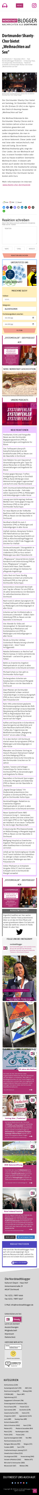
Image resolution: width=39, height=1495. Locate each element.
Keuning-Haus (30, 61)
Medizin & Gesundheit (24, 1428)
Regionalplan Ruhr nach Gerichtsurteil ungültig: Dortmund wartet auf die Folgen (17, 716)
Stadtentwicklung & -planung (15, 1450)
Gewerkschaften (11, 1413)
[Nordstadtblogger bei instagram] (26, 1482)
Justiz (7, 1419)
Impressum (9, 1334)
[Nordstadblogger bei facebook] (15, 1482)
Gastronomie (10, 1410)
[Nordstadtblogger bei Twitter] (18, 1482)
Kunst (27, 1425)
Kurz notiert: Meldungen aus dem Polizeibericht (17, 553)
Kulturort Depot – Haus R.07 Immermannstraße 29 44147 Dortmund (16, 1286)
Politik (8, 1435)
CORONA (8, 1394)
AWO (28, 1388)
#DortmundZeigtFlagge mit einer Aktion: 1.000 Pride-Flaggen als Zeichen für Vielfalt (18, 541)
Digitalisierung (10, 1397)
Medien (8, 1428)
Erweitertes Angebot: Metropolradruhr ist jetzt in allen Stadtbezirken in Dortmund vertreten (18, 665)
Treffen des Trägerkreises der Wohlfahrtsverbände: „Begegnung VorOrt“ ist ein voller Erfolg (17, 732)
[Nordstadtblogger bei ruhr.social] (21, 1482)
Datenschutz (10, 1337)
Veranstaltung (18, 63)
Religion (28, 1444)
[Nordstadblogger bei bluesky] (12, 1482)
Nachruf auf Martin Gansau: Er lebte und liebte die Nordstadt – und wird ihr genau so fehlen (19, 655)
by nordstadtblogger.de (25, 1489)
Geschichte (25, 1410)
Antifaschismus (11, 1385)
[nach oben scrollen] (35, 1491)
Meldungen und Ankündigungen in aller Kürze (18, 494)
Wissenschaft (10, 1466)
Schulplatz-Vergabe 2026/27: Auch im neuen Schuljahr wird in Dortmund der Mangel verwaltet (17, 869)
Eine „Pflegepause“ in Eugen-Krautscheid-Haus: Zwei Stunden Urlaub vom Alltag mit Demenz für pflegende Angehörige (17, 567)
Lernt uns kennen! (12, 1324)
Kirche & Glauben (11, 1422)
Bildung (27, 1391)
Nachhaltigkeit (21, 1431)
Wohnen (24, 1466)
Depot (21, 1394)
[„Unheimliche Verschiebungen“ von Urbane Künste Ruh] (19, 1024)
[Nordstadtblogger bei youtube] (23, 1482)
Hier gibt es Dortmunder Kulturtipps (16, 505)
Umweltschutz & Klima (13, 1453)
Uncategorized (7, 63)
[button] (4, 207)
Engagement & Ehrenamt (14, 1400)
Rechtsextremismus (12, 1441)
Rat (29, 1438)
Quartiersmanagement (13, 1438)
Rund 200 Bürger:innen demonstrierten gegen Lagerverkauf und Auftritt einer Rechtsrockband (18, 481)
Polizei (20, 1435)
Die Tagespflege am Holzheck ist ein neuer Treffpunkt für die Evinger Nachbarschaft (18, 822)
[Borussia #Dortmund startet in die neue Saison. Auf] (19, 1164)
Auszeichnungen (11, 1327)
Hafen (25, 1413)
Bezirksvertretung (11, 1391)
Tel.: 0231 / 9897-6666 (14, 1295)
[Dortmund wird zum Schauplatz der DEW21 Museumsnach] (19, 978)
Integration (10, 1416)
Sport (20, 1447)
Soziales (9, 1447)
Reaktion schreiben (17, 64)
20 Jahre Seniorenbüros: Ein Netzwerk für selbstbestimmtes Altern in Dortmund (19, 594)
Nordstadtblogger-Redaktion (12, 61)
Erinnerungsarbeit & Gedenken (15, 1403)
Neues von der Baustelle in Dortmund (17, 454)
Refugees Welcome (12, 1444)
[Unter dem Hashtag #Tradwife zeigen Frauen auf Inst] (19, 1117)
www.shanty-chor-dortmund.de (16, 184)
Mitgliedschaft (11, 1330)
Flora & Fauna (10, 1407)
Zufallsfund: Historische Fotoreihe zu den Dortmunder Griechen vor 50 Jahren (18, 760)
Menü (19, 5)
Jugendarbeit (25, 1416)
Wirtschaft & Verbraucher (14, 1463)
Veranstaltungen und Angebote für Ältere (18, 773)
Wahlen (29, 1459)
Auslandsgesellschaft (12, 1388)
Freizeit (24, 1407)
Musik (8, 1431)
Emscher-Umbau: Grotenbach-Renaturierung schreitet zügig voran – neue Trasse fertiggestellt (18, 643)
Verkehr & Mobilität (12, 1459)
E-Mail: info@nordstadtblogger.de (19, 1305)
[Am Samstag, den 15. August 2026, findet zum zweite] (19, 1211)
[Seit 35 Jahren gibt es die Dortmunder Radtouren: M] (19, 1071)
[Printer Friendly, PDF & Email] (12, 202)
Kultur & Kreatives (12, 1425)
